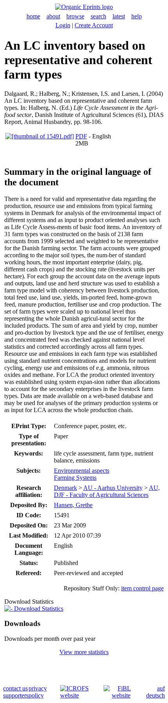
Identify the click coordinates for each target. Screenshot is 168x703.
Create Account (94, 25)
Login (62, 25)
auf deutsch (155, 692)
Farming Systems (75, 477)
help (136, 16)
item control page (142, 588)
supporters (16, 695)
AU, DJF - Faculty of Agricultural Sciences (107, 491)
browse (75, 16)
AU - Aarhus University (113, 487)
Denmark (65, 487)
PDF (81, 136)
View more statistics (84, 652)
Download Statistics (38, 608)
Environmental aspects (81, 470)
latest (119, 16)
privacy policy (38, 692)
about (53, 16)
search (98, 16)
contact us (15, 688)
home (33, 16)
